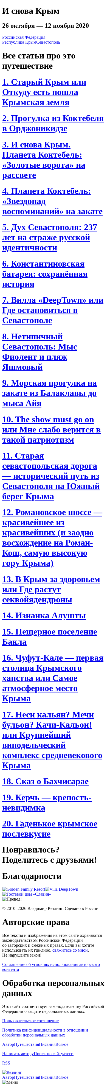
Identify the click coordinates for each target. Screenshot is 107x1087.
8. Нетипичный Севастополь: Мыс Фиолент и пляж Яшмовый (39, 351)
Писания (47, 1044)
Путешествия (26, 1044)
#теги (68, 1053)
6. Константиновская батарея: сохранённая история (45, 274)
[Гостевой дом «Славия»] (26, 894)
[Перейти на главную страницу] (12, 1072)
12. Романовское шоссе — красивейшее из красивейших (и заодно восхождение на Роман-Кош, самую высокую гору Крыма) (52, 537)
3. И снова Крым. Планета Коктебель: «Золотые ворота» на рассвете (43, 159)
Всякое (61, 1044)
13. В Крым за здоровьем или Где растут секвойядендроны (51, 589)
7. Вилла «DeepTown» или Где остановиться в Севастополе (52, 310)
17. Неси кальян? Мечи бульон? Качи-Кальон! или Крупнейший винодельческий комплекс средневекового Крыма (52, 739)
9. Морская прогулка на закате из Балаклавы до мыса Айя (49, 393)
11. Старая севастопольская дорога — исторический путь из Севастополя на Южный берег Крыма (51, 476)
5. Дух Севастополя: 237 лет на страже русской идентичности (49, 237)
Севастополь (48, 42)
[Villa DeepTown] (61, 889)
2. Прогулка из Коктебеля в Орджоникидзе (53, 123)
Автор (8, 1044)
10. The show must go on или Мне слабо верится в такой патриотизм (51, 429)
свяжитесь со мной (70, 950)
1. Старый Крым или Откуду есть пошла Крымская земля (44, 92)
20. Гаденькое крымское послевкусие (49, 828)
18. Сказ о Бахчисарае (45, 781)
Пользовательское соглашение (30, 1020)
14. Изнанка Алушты (44, 615)
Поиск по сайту (48, 1053)
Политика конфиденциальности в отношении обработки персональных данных (45, 1032)
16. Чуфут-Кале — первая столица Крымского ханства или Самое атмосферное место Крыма (52, 678)
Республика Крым (19, 42)
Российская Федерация (23, 37)
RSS (6, 1063)
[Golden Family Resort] (23, 889)
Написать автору (18, 1053)
